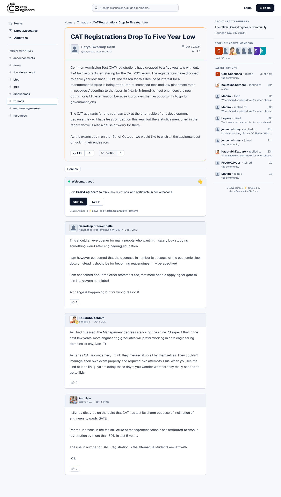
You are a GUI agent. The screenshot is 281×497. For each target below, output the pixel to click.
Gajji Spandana (231, 74)
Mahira (226, 96)
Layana (226, 118)
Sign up (78, 201)
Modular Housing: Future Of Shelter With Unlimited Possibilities (246, 133)
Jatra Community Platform (122, 211)
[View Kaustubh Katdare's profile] (231, 51)
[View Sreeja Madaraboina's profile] (256, 51)
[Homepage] (21, 8)
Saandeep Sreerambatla (96, 226)
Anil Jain (85, 398)
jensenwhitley (231, 129)
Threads (82, 22)
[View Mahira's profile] (237, 51)
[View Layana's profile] (243, 51)
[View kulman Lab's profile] (262, 51)
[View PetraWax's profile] (225, 51)
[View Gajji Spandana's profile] (219, 51)
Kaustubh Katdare (91, 318)
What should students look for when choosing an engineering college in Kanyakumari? (246, 100)
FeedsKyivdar (230, 162)
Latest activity (226, 68)
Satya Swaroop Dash (98, 47)
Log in (96, 201)
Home (68, 22)
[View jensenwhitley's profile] (250, 51)
